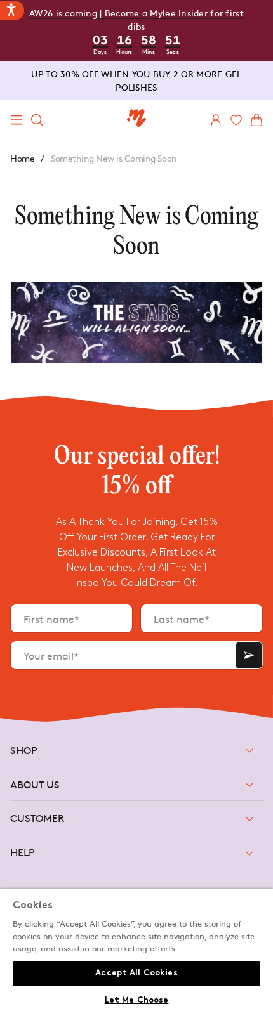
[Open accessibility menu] (12, 10)
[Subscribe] (249, 655)
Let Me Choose (137, 1001)
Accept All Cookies (136, 973)
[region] (136, 952)
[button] (16, 120)
